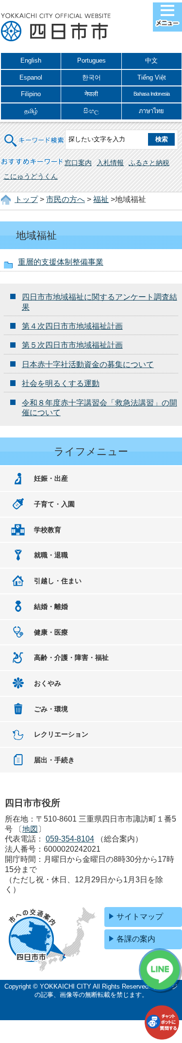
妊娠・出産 (51, 478)
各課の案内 (135, 939)
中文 (151, 60)
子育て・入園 (54, 504)
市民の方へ (65, 199)
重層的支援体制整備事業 (60, 262)
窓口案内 (78, 163)
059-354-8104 (70, 839)
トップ (26, 199)
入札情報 (110, 163)
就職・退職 (51, 555)
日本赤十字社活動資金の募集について (88, 364)
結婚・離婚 (51, 606)
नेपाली (91, 94)
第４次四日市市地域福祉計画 (72, 326)
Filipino (31, 94)
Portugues (91, 60)
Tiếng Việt (151, 77)
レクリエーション (61, 734)
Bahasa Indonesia (151, 94)
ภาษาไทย (151, 111)
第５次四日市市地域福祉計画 (72, 345)
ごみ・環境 (51, 709)
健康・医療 (51, 632)
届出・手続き (54, 760)
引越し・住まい (58, 581)
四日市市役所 (56, 27)
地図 (30, 829)
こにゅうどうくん (30, 176)
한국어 (91, 77)
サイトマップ (139, 916)
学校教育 (47, 530)
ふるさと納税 (149, 163)
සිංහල (91, 111)
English (30, 60)
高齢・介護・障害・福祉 (71, 657)
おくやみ (47, 683)
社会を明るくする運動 (60, 383)
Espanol (30, 77)
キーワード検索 (34, 134)
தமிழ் (31, 111)
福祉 (101, 199)
